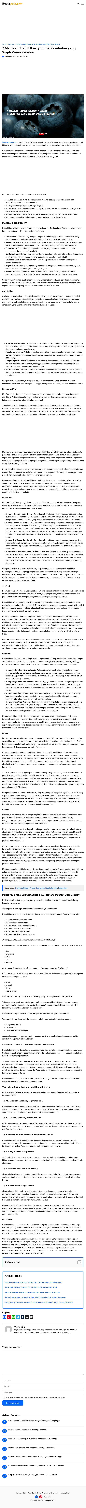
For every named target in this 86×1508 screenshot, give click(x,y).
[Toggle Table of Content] (78, 1262)
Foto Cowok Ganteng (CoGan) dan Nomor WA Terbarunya (32, 1439)
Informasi (11, 44)
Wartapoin (8, 56)
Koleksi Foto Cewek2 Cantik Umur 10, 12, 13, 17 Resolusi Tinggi (35, 1457)
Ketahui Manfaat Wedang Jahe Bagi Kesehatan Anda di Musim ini (32, 1292)
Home (4, 44)
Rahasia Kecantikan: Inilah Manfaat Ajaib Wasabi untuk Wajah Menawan (35, 1297)
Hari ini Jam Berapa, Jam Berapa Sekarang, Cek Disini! (31, 1448)
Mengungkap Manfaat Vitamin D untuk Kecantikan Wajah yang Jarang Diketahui (39, 1302)
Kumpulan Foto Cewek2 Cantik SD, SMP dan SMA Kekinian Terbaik (36, 1466)
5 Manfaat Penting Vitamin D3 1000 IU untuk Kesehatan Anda (31, 1287)
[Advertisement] (43, 26)
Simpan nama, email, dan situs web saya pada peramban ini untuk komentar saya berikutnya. (35, 1397)
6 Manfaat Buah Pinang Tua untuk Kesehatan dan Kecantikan (41, 888)
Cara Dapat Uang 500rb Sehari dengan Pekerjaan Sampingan (34, 1420)
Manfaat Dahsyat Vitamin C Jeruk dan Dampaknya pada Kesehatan (33, 1282)
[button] (78, 4)
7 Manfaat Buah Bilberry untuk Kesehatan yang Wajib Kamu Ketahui (38, 44)
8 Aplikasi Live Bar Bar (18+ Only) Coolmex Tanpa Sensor (32, 1475)
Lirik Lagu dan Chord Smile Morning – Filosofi (27, 1430)
